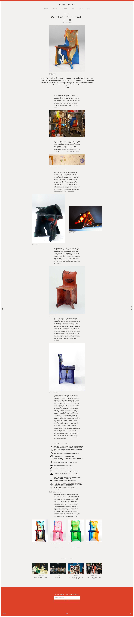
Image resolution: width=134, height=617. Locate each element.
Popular (131, 308)
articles (46, 8)
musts (81, 8)
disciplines (64, 8)
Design (70, 22)
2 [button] (70, 170)
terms (73, 8)
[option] (67, 159)
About (4, 613)
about (88, 8)
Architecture (65, 22)
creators (55, 8)
